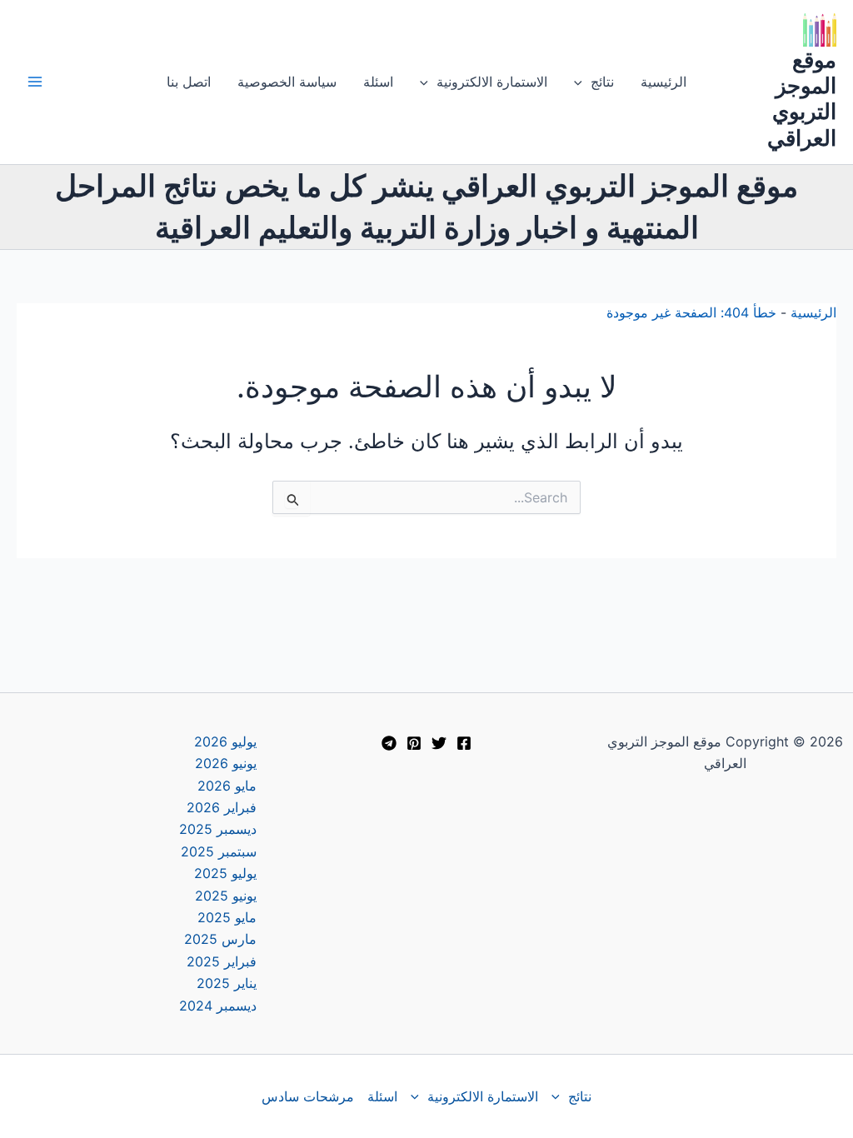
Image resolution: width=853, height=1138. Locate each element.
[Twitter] (438, 743)
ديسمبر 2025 (218, 829)
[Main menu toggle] (35, 81)
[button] (582, 81)
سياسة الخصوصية (287, 81)
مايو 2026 (227, 785)
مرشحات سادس (308, 1096)
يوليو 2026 (225, 741)
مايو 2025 (227, 917)
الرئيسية (663, 81)
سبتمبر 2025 (219, 851)
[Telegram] (389, 743)
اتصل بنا (189, 81)
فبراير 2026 (222, 807)
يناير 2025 (227, 983)
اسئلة (378, 81)
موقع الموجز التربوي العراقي (801, 99)
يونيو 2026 (226, 763)
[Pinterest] (414, 743)
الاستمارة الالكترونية (491, 81)
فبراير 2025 (222, 961)
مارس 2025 (220, 939)
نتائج (602, 81)
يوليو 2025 (225, 873)
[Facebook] (463, 743)
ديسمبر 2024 (218, 1005)
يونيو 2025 (226, 895)
